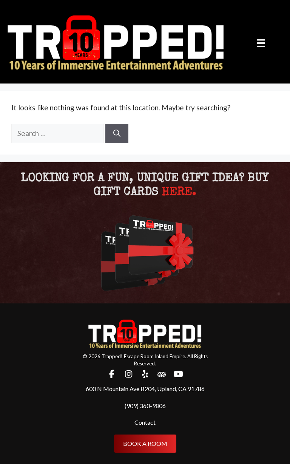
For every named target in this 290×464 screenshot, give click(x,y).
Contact (145, 422)
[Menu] (261, 42)
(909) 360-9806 (145, 405)
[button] (111, 374)
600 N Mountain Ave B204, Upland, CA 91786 (145, 388)
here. (179, 192)
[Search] (116, 133)
